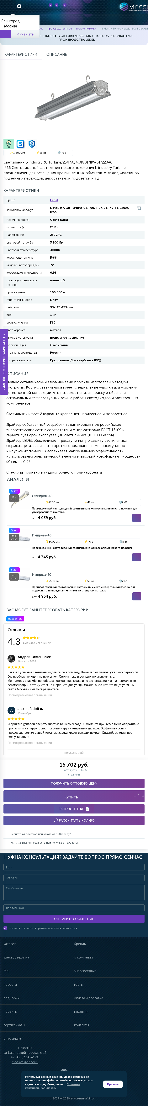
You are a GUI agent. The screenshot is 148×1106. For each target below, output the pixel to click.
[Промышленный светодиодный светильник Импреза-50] (76, 584)
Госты (78, 984)
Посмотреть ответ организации (30, 695)
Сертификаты (14, 1025)
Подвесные (15, 618)
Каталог (9, 944)
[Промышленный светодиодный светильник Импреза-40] (76, 545)
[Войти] (85, 7)
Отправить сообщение (74, 919)
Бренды (80, 944)
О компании (83, 957)
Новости (10, 984)
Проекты (10, 1011)
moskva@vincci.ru (25, 1062)
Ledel (54, 200)
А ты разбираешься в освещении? (4, 362)
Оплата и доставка (88, 998)
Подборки (11, 998)
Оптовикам (12, 1038)
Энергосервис (85, 971)
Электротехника (16, 957)
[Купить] (136, 518)
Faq (5, 971)
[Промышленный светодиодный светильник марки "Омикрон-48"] (76, 505)
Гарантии (81, 1011)
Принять (113, 1084)
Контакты (81, 1025)
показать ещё (74, 752)
